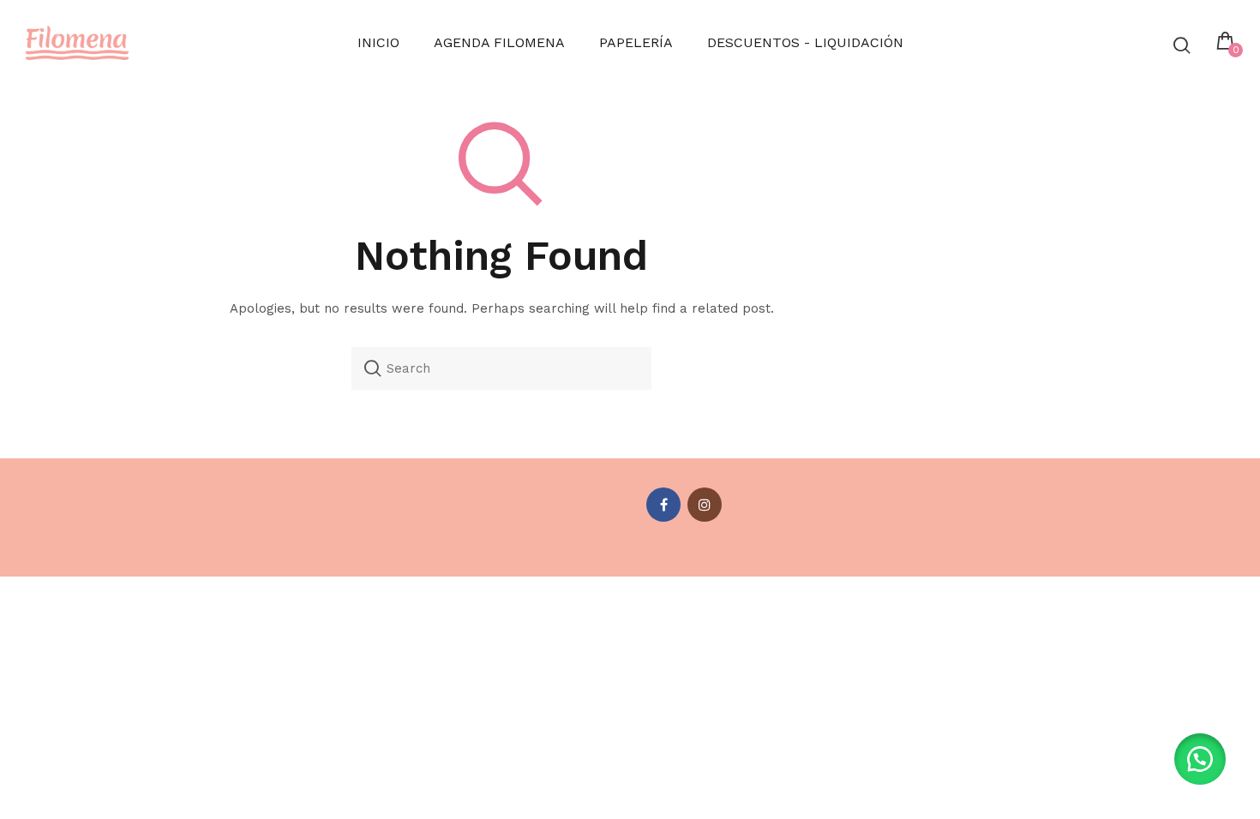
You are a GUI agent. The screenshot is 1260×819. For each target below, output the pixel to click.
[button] (1200, 759)
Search (372, 368)
